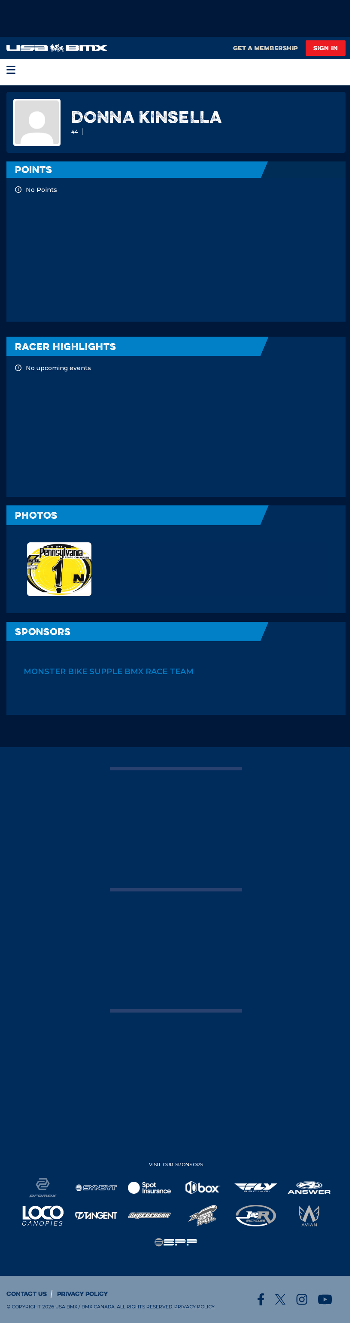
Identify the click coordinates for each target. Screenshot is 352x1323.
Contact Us (26, 1294)
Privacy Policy (82, 1294)
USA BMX (66, 1307)
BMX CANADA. (98, 1307)
